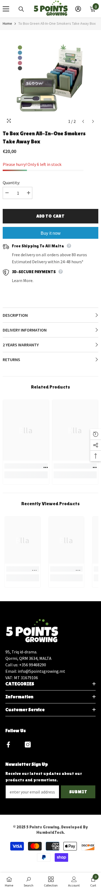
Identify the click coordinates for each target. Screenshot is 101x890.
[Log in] (78, 8)
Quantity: (11, 182)
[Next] (93, 121)
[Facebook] (8, 744)
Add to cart (50, 216)
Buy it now (51, 233)
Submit (78, 791)
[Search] (21, 9)
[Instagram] (27, 744)
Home (7, 23)
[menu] (6, 9)
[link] (26, 466)
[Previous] (83, 121)
